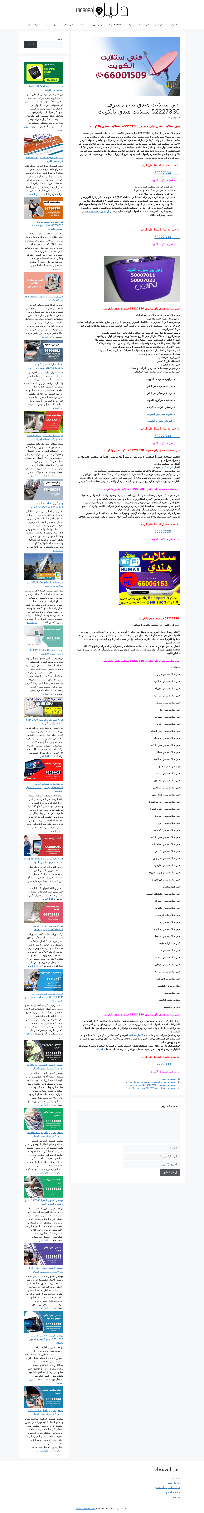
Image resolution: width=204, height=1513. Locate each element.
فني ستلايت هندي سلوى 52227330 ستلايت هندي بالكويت (153, 1085)
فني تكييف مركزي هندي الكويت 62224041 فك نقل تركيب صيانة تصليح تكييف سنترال (43, 997)
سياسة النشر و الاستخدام (167, 1487)
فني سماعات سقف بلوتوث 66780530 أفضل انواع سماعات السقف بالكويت (47, 225)
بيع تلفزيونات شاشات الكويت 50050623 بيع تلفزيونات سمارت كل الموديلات (44, 787)
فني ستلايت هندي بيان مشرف (138, 1082)
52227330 (167, 173)
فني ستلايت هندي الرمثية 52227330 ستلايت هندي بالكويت (152, 1088)
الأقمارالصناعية (136, 1035)
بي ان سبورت (97, 24)
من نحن (176, 1497)
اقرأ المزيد (34, 194)
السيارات (173, 24)
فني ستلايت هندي (169, 1079)
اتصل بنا (176, 1478)
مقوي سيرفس (52, 24)
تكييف (130, 24)
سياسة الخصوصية (171, 1492)
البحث (60, 38)
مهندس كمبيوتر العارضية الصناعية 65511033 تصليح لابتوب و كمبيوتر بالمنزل (46, 1339)
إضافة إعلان (174, 1482)
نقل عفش (159, 24)
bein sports (92, 211)
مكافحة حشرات (115, 24)
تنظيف (82, 24)
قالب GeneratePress (85, 1508)
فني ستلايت (144, 24)
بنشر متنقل (69, 24)
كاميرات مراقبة (33, 24)
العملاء (100, 1049)
